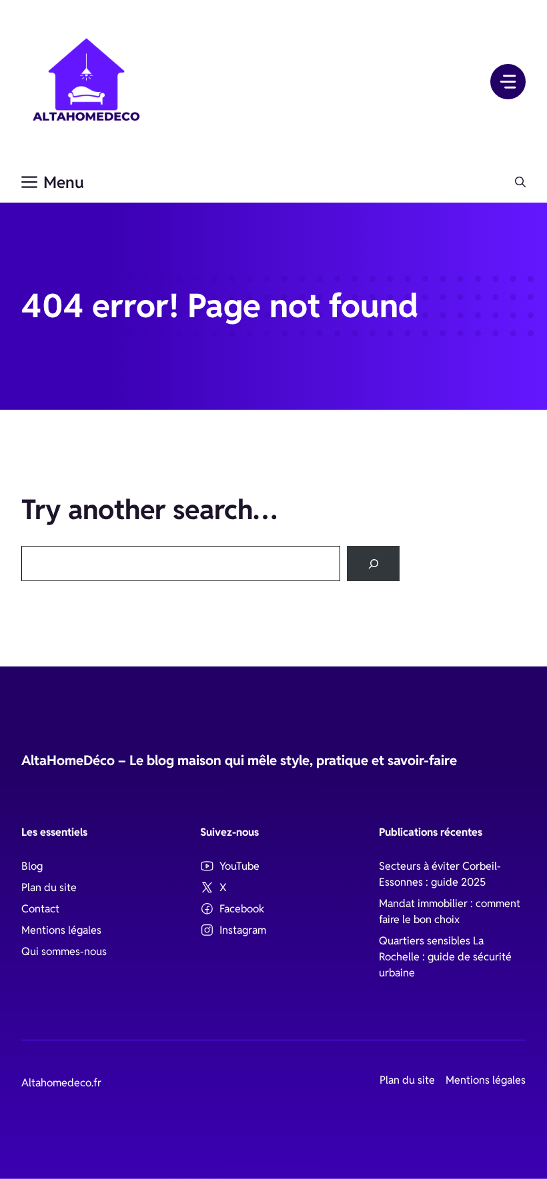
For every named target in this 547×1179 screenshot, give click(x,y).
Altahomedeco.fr (61, 1083)
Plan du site (49, 887)
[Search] (373, 563)
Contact (40, 909)
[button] (520, 183)
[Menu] (508, 81)
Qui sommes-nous (64, 951)
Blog (32, 866)
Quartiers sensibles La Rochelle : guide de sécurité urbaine (445, 957)
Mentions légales (61, 930)
